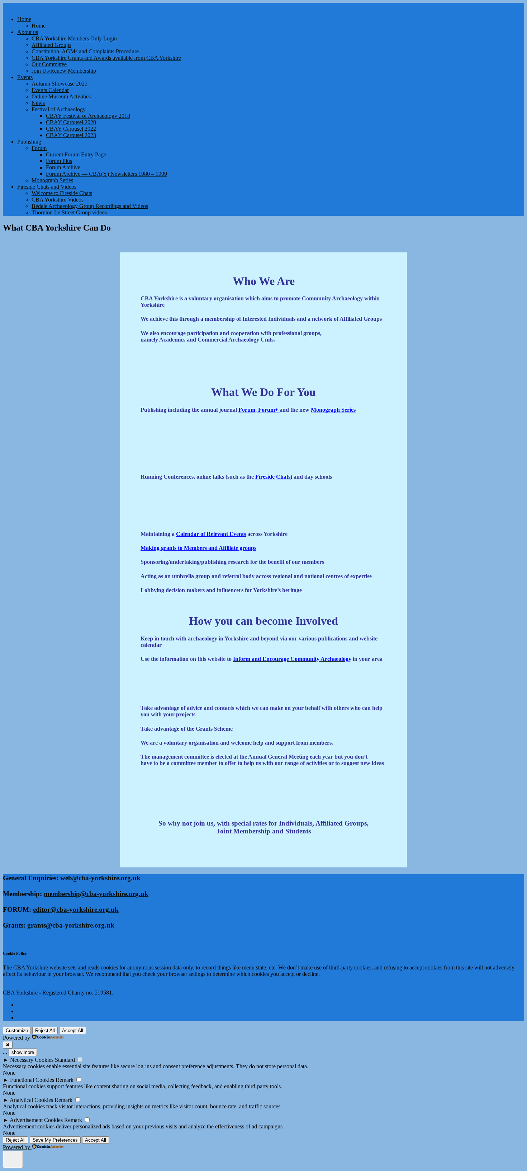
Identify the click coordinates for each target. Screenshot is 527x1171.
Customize (17, 1030)
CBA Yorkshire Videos (58, 200)
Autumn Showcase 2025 (59, 84)
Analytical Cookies (31, 1100)
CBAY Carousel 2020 (71, 122)
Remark (64, 1080)
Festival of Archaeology (59, 109)
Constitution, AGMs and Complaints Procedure (85, 51)
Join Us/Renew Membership (64, 71)
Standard (65, 1060)
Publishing (29, 142)
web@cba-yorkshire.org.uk (99, 878)
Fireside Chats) (273, 477)
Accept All (72, 1030)
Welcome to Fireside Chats (62, 193)
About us (27, 32)
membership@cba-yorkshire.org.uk (96, 893)
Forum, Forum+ (259, 410)
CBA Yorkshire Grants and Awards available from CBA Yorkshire (106, 58)
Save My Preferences (55, 1140)
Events (25, 77)
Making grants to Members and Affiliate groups (198, 548)
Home (24, 19)
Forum (39, 148)
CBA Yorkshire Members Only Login (74, 38)
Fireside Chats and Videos (46, 187)
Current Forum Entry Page (76, 154)
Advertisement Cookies (36, 1120)
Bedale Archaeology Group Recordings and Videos (90, 206)
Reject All (45, 1030)
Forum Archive (63, 167)
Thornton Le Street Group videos (69, 212)
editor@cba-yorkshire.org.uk (76, 909)
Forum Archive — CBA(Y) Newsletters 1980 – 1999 (106, 174)
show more (22, 1052)
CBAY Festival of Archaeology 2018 (88, 116)
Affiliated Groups (51, 45)
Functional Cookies (32, 1080)
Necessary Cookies (31, 1060)
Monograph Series (52, 180)
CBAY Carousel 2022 (71, 129)
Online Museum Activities (61, 96)
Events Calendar (50, 90)
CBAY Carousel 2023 (71, 135)
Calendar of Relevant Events (211, 534)
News (38, 103)
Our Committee (49, 64)
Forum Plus (59, 161)
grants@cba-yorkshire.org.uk (70, 925)
